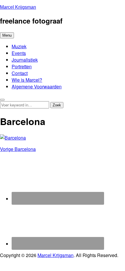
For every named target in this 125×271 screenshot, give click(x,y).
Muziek (19, 46)
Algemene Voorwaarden (37, 86)
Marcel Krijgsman (18, 7)
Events (19, 53)
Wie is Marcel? (27, 79)
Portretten (22, 66)
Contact (20, 73)
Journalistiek (25, 59)
